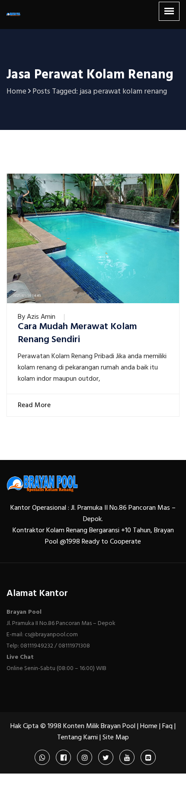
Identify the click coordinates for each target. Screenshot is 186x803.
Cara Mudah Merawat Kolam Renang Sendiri (77, 333)
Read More (33, 405)
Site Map (116, 737)
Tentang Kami (77, 737)
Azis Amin (41, 317)
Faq (167, 726)
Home (148, 726)
